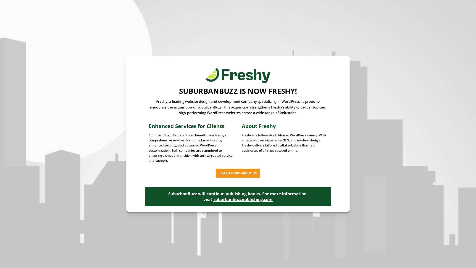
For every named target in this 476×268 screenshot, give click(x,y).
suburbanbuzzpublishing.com (243, 199)
